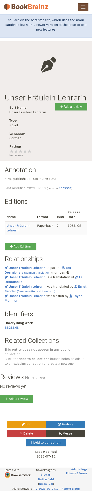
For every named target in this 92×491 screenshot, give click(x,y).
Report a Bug (71, 489)
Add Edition (22, 246)
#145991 (65, 188)
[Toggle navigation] (83, 7)
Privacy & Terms (76, 473)
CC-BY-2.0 (46, 484)
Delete (27, 433)
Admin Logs (79, 469)
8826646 (12, 328)
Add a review (72, 106)
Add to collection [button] (47, 443)
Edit (28, 424)
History (67, 424)
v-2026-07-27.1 (47, 489)
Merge (67, 433)
